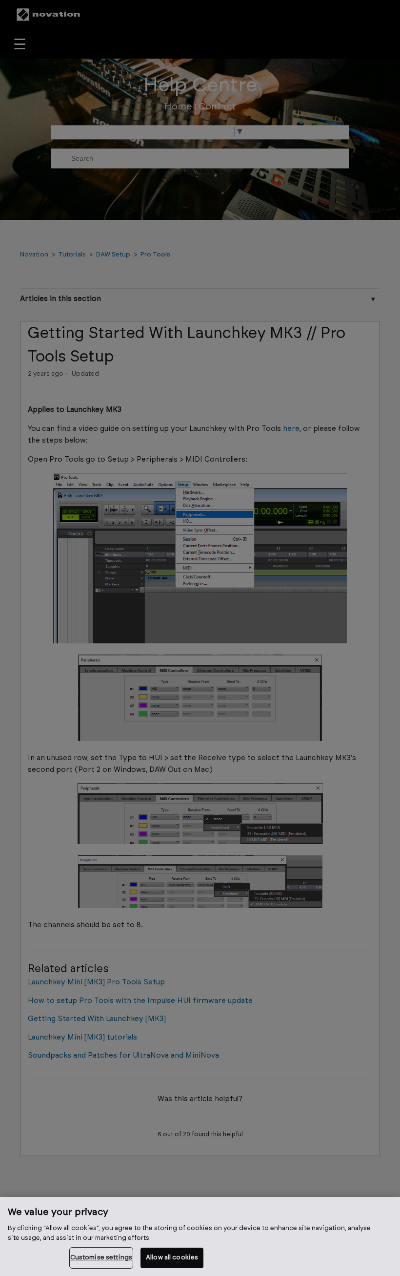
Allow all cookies (172, 1258)
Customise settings (101, 1258)
